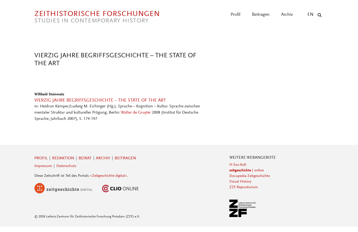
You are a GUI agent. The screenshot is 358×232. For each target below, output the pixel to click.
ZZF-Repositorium (243, 187)
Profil (235, 14)
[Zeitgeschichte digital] (66, 192)
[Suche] (318, 14)
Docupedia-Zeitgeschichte (249, 176)
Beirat (85, 158)
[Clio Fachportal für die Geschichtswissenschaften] (120, 192)
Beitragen (261, 14)
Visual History (240, 182)
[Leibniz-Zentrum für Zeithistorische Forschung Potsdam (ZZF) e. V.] (242, 216)
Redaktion (63, 158)
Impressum (43, 166)
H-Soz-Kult (237, 165)
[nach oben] (347, 221)
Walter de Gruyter (136, 112)
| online (246, 170)
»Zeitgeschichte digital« (108, 176)
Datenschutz (66, 166)
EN (310, 14)
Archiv (287, 14)
